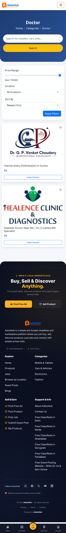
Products (10, 368)
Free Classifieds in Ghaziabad (45, 437)
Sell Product (49, 304)
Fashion (39, 379)
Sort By (9, 99)
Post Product (15, 411)
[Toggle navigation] (60, 5)
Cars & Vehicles (43, 368)
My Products (15, 428)
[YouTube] (45, 486)
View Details (33, 177)
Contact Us (41, 411)
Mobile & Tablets (44, 362)
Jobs (7, 374)
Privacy (23, 507)
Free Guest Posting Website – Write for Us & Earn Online (48, 466)
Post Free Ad (20, 304)
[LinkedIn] (52, 486)
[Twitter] (38, 486)
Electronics (41, 374)
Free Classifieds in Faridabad (45, 455)
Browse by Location (15, 379)
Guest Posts (11, 385)
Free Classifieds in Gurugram (45, 446)
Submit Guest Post (18, 422)
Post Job (13, 417)
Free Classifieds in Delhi (45, 419)
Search (33, 48)
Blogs (8, 390)
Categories (32, 28)
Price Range (12, 70)
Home (19, 28)
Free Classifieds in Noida (45, 428)
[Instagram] (25, 486)
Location (10, 86)
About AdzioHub (43, 406)
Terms (32, 507)
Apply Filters (52, 113)
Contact (42, 507)
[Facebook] (32, 486)
